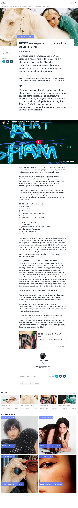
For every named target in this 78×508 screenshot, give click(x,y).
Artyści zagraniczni (26, 6)
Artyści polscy (14, 6)
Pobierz (16, 408)
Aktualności (4, 6)
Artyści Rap (37, 6)
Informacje (46, 6)
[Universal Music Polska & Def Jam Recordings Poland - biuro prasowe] (3, 3)
